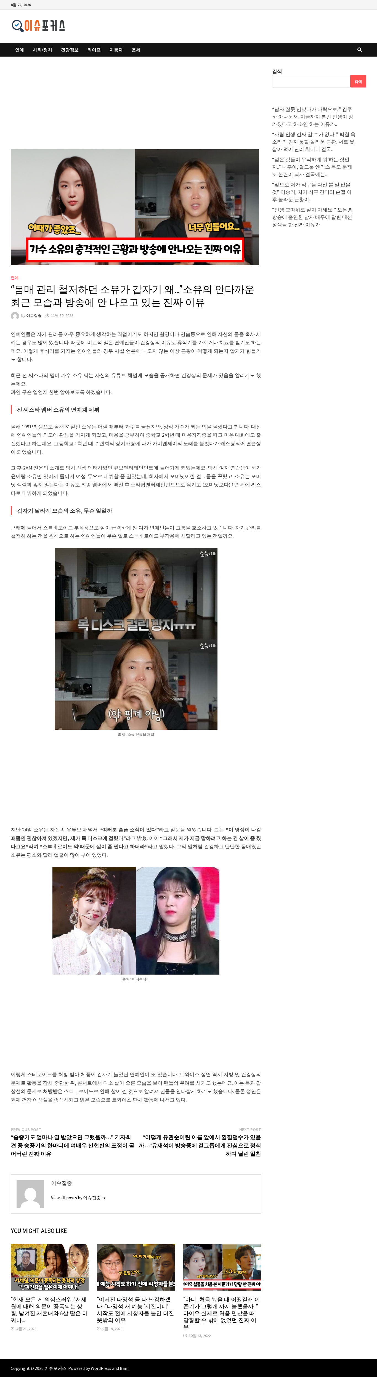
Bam (124, 1368)
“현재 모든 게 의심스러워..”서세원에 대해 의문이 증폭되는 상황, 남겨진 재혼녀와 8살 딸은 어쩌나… (49, 1309)
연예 (19, 49)
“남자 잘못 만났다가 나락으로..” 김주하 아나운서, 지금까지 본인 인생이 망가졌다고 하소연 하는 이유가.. (312, 116)
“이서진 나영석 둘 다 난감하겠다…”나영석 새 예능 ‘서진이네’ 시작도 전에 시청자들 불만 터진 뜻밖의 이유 (135, 1309)
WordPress (101, 1368)
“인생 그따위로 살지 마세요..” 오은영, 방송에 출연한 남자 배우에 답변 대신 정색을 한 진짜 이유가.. (312, 217)
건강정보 (70, 49)
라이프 (94, 49)
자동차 (116, 49)
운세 (136, 49)
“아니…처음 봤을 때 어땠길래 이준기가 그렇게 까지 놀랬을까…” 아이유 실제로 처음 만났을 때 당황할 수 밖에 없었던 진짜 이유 (221, 1313)
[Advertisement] (136, 108)
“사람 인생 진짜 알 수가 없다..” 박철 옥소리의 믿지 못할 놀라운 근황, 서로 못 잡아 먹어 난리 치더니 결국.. (313, 141)
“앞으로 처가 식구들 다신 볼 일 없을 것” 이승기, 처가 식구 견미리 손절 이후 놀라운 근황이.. (312, 192)
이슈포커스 (55, 1368)
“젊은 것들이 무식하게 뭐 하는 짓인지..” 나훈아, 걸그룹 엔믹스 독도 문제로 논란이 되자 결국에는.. (312, 166)
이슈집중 (34, 315)
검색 (277, 71)
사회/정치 (42, 49)
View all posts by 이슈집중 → (78, 1197)
